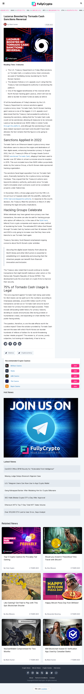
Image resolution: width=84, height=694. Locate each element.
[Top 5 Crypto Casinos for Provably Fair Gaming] (21, 540)
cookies (44, 689)
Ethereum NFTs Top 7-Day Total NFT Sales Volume (25, 505)
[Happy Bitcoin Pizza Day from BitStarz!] (62, 586)
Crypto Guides (47, 668)
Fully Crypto (10, 568)
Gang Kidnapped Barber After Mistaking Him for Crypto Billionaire (30, 490)
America (11, 353)
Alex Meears (51, 568)
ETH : (55, 10)
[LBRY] (56, 673)
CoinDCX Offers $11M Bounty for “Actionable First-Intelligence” (29, 469)
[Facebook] (28, 673)
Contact (52, 678)
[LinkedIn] (37, 673)
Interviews (57, 668)
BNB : (72, 10)
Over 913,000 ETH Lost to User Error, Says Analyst (25, 512)
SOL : (20, 10)
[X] (42, 673)
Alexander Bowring (54, 614)
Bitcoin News (36, 668)
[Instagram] (32, 673)
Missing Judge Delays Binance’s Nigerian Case (23, 476)
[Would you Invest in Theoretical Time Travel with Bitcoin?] (62, 540)
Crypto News (26, 668)
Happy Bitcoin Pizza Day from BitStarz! (62, 603)
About (31, 678)
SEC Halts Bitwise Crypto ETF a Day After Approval (25, 498)
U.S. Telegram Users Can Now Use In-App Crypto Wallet (27, 483)
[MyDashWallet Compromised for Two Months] (21, 632)
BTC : (37, 10)
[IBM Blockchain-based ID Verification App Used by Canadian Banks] (62, 632)
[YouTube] (47, 673)
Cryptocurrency (26, 353)
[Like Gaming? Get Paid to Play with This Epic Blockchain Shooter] (21, 586)
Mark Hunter (14, 24)
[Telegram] (51, 673)
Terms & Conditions (41, 678)
